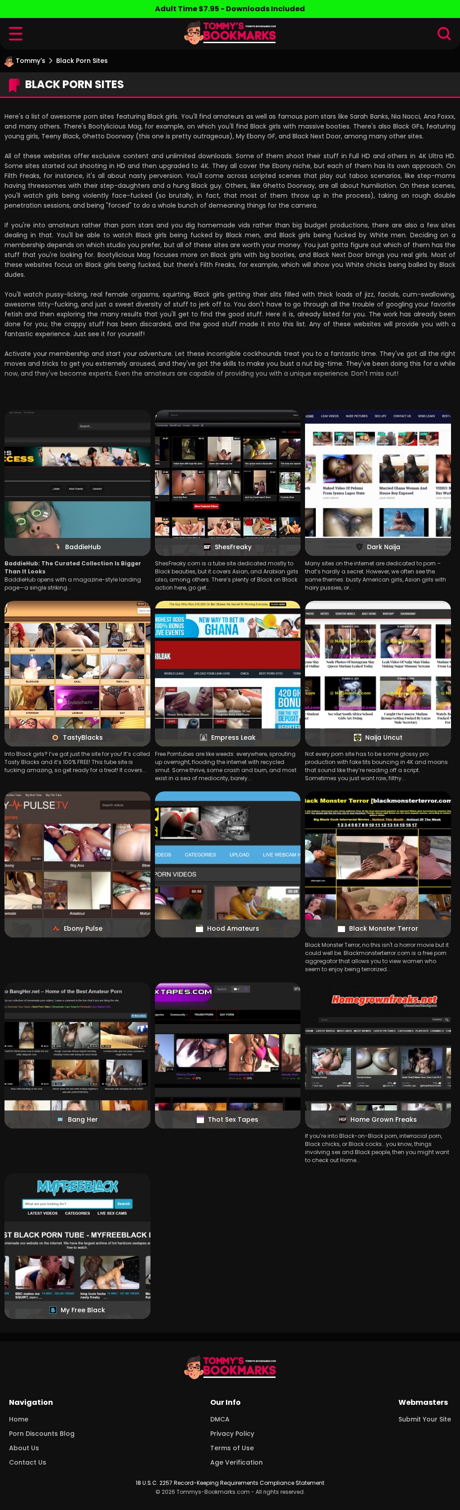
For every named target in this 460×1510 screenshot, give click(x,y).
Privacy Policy (232, 1433)
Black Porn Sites (82, 60)
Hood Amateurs (233, 928)
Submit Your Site (424, 1419)
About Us (24, 1447)
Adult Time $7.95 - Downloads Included (230, 9)
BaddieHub (83, 546)
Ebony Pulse (83, 928)
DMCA (220, 1419)
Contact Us (27, 1462)
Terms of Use (232, 1447)
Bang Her (83, 1119)
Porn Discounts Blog (42, 1433)
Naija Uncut (383, 737)
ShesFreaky (233, 546)
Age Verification (236, 1462)
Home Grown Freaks (383, 1119)
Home (18, 1419)
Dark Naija (383, 546)
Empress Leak (233, 737)
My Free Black (83, 1310)
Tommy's (30, 60)
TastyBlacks (83, 737)
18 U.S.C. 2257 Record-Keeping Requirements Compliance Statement (230, 1483)
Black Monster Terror (383, 928)
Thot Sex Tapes (233, 1119)
